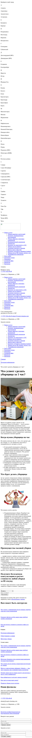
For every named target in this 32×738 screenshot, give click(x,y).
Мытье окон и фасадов (15, 250)
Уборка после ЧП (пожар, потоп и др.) (19, 253)
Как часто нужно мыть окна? (9, 680)
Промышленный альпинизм (16, 242)
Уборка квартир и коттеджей (16, 234)
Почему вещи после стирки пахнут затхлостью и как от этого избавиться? (15, 673)
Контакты (7, 264)
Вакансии (7, 262)
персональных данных (18, 599)
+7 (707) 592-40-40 (6, 271)
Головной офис (9, 260)
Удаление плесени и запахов (16, 248)
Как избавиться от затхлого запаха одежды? (14, 677)
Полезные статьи (9, 257)
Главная (3, 359)
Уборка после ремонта (14, 246)
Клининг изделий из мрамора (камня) (19, 251)
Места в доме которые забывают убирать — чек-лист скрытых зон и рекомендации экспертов (15, 669)
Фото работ (7, 256)
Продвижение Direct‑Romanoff (10, 713)
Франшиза (7, 259)
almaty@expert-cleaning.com (20, 316)
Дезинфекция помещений (15, 254)
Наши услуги (8, 232)
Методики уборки (6, 639)
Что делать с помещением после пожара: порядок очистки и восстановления (16, 646)
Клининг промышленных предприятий (15, 236)
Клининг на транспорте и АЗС (17, 245)
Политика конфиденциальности (10, 712)
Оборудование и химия (8, 636)
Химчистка (11, 243)
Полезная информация (7, 362)
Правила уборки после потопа (10, 683)
